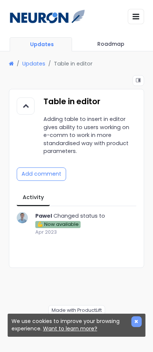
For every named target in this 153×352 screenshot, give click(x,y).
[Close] (136, 321)
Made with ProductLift (77, 310)
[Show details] (138, 80)
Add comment (41, 173)
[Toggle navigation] (136, 16)
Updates (33, 63)
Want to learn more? (70, 328)
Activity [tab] (33, 197)
